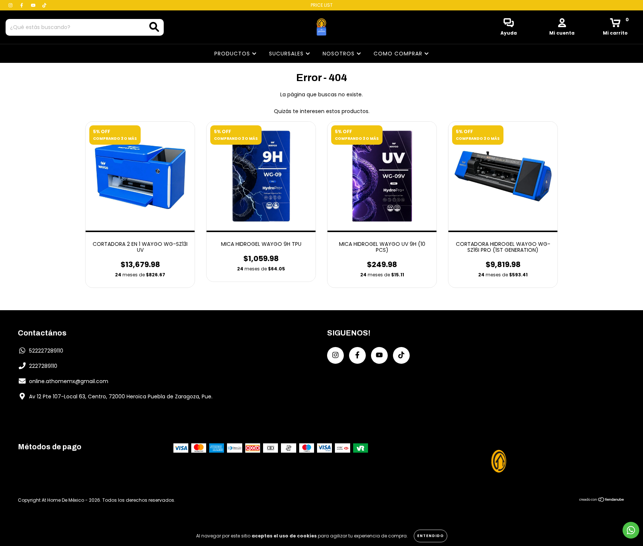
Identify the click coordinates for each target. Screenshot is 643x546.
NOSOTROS (339, 53)
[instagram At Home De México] (11, 5)
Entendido (430, 536)
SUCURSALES (287, 53)
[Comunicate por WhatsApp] (631, 530)
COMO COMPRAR (399, 53)
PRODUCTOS (233, 53)
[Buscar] (154, 27)
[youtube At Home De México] (33, 5)
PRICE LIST (322, 5)
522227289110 (46, 350)
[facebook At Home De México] (22, 5)
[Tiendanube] (602, 500)
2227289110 (43, 366)
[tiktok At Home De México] (44, 5)
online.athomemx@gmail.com (68, 381)
